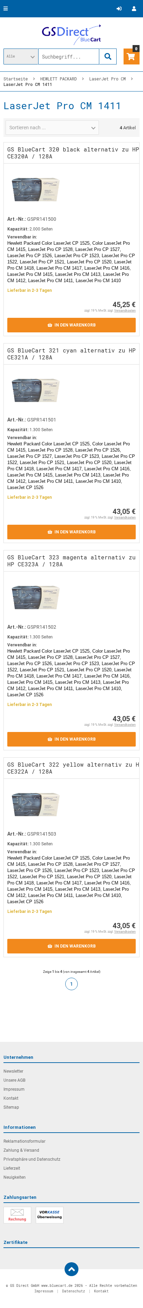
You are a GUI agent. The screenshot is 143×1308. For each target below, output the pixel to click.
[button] (20, 56)
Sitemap (11, 1107)
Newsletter (13, 1071)
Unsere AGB (14, 1080)
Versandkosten (125, 310)
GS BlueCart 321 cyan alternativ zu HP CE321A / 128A (71, 354)
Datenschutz (73, 1291)
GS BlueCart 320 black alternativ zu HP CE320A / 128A (73, 153)
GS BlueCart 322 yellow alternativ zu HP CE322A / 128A (75, 768)
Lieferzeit (11, 1168)
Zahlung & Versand (21, 1150)
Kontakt (10, 1098)
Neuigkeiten (14, 1177)
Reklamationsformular (24, 1141)
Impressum (14, 1089)
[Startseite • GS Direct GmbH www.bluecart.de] (71, 34)
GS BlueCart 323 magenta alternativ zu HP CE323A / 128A (71, 560)
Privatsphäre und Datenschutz (31, 1159)
